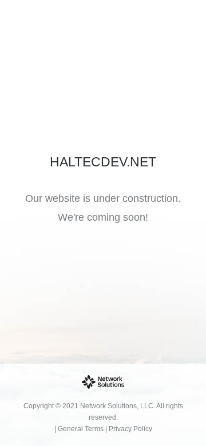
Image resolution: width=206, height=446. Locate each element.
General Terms (81, 429)
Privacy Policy (130, 429)
